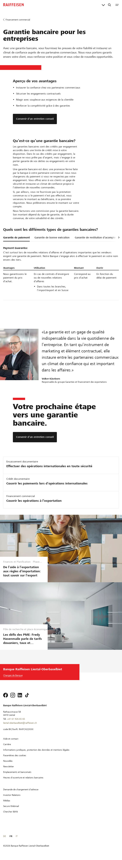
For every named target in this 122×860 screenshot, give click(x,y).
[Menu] (117, 5)
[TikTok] (27, 695)
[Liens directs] (103, 5)
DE (4, 836)
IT (16, 836)
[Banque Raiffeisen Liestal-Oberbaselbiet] (13, 5)
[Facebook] (5, 695)
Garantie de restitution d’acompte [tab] (95, 237)
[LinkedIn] (19, 695)
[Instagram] (12, 695)
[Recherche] (109, 5)
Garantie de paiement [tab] (16, 237)
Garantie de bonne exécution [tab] (52, 237)
